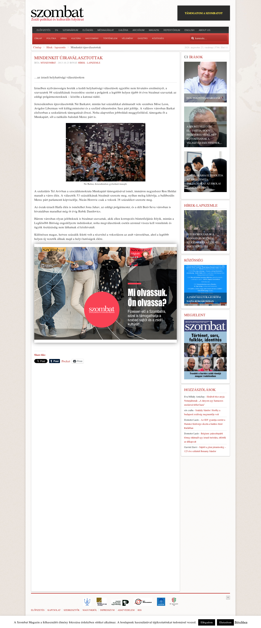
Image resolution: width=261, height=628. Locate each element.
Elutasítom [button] (225, 622)
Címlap (37, 47)
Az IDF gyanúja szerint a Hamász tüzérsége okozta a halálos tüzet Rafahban (204, 423)
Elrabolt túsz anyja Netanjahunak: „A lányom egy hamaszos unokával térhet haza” (204, 400)
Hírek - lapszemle (56, 47)
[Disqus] (105, 423)
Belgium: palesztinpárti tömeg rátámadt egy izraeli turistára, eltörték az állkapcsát (205, 437)
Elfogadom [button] (207, 622)
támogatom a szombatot (204, 13)
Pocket (66, 361)
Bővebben (241, 622)
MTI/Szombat (48, 62)
